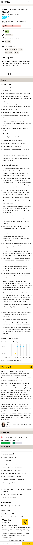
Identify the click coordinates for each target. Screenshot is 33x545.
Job (12, 74)
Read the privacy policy (7, 537)
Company (22, 74)
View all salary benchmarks (10, 360)
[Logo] (5, 2)
